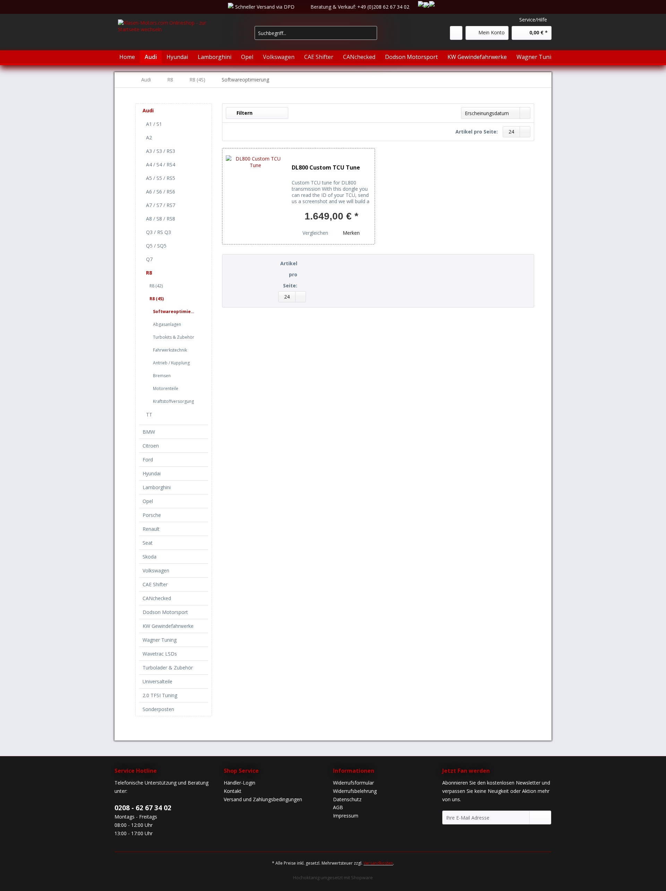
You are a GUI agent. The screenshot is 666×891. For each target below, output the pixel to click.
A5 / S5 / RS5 (160, 178)
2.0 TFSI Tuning (160, 695)
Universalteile (157, 681)
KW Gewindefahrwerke (168, 626)
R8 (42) (156, 286)
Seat (148, 542)
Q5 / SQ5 (156, 245)
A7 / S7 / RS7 (160, 205)
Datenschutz (347, 799)
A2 (149, 137)
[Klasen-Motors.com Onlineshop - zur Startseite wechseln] (170, 36)
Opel (148, 501)
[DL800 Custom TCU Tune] (255, 196)
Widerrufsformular (353, 782)
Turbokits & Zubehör (173, 337)
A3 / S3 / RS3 (160, 151)
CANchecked (157, 598)
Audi (148, 110)
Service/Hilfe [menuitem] (533, 19)
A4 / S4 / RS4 (160, 164)
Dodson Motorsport (165, 612)
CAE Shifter (155, 584)
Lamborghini (157, 487)
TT (149, 414)
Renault (151, 529)
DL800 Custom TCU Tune (326, 167)
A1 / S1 (154, 124)
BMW (149, 432)
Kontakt (232, 791)
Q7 (149, 259)
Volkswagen (156, 570)
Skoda (149, 556)
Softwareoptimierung (175, 311)
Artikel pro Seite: (476, 131)
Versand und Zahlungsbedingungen (263, 799)
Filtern (244, 113)
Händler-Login (239, 782)
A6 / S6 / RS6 (160, 191)
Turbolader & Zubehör (168, 667)
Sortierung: (442, 112)
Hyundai (152, 473)
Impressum (345, 815)
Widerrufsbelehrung (355, 791)
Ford (148, 459)
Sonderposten (158, 709)
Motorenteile (165, 388)
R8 (149, 272)
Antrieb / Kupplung (171, 363)
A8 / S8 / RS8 (160, 218)
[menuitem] (316, 36)
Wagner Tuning (160, 640)
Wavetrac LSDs (160, 653)
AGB (338, 807)
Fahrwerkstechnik (170, 350)
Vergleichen (314, 233)
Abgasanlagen (167, 324)
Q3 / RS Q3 (158, 232)
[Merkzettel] (456, 33)
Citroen (151, 445)
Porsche (152, 515)
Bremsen (162, 376)
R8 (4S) (157, 299)
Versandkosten (378, 863)
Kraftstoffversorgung (173, 401)
